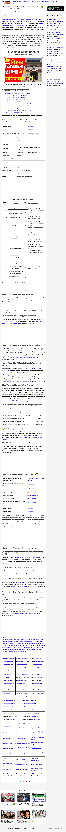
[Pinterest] (26, 781)
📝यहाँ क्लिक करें (30, 484)
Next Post (42, 786)
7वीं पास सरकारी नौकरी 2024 (9, 703)
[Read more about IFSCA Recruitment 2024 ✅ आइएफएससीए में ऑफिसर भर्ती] (23, 797)
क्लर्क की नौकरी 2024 (7, 769)
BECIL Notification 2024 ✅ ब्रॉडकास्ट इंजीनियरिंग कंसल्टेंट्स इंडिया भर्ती (8, 805)
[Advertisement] (23, 189)
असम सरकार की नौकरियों (22, 667)
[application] (21, 4)
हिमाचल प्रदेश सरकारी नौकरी (22, 674)
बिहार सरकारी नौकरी (8, 671)
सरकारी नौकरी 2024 (11, 700)
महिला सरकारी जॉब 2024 (21, 733)
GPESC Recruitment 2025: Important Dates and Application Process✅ (55, 47)
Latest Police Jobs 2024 (21, 769)
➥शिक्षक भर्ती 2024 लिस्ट (20, 727)
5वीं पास (5, 700)
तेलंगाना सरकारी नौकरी (8, 693)
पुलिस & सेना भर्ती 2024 (37, 727)
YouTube (25, 437)
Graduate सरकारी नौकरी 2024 (30, 706)
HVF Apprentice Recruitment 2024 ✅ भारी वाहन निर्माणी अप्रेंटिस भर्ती (7, 821)
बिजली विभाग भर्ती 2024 (37, 748)
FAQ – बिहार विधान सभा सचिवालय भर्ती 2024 (14, 112)
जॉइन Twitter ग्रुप (35, 719)
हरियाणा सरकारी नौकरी (8, 677)
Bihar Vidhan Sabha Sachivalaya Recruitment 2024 (16, 19)
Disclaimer (10, 828)
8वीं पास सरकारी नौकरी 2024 (9, 706)
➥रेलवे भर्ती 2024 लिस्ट (7, 733)
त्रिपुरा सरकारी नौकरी (37, 690)
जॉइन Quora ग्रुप (11, 719)
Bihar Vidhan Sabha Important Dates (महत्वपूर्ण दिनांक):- (19, 108)
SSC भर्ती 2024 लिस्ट (7, 738)
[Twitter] (23, 781)
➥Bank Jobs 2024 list (8, 743)
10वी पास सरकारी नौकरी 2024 (10, 710)
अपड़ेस (33, 492)
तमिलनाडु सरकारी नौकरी (22, 690)
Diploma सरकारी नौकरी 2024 (30, 703)
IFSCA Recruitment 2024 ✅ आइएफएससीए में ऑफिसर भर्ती (23, 804)
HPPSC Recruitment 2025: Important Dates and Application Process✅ (55, 34)
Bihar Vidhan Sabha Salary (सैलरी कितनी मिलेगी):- (18, 99)
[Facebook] (17, 781)
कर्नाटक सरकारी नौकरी (21, 680)
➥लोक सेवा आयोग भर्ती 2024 (20, 738)
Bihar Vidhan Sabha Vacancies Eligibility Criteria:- (19, 95)
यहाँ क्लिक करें (30, 126)
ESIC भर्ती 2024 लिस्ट (7, 754)
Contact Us (33, 828)
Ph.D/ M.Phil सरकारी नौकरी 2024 (31, 713)
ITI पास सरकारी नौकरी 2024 (30, 700)
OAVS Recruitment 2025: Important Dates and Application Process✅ (55, 77)
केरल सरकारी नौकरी (21, 683)
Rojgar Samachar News (37, 773)
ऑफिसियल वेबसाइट (32, 502)
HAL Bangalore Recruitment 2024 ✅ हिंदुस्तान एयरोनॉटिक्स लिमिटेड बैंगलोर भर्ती (37, 805)
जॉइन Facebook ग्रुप (33, 716)
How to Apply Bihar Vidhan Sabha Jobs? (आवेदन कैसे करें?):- (20, 104)
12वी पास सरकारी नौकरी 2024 (10, 713)
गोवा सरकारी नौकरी (21, 671)
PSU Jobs (18, 773)
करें (32, 498)
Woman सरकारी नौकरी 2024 (22, 754)
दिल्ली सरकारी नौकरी (8, 667)
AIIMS (17, 759)
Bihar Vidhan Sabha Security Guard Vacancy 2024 (17, 651)
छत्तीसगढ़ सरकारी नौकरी (8, 664)
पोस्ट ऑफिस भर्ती (8, 775)
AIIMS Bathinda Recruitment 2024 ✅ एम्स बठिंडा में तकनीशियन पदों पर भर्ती (23, 821)
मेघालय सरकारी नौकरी (37, 683)
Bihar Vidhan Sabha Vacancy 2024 (21, 401)
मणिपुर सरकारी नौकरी (37, 680)
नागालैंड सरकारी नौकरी (37, 677)
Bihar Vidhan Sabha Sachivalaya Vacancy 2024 (26, 557)
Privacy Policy (18, 828)
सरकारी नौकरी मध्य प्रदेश (22, 686)
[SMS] (29, 781)
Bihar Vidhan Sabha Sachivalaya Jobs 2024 (15, 349)
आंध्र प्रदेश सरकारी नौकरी (22, 664)
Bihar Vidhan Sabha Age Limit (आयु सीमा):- (16, 97)
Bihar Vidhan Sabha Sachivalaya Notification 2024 (24, 357)
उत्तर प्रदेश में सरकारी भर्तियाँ (8, 658)
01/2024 (31, 478)
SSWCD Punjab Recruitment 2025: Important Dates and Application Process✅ (54, 60)
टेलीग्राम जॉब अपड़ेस (30, 290)
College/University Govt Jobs (23, 743)
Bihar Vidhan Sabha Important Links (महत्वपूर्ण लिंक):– (19, 110)
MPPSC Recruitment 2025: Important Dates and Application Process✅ (55, 27)
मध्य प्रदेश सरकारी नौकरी (8, 661)
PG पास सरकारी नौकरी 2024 (30, 710)
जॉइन (33, 495)
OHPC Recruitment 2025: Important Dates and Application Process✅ (55, 21)
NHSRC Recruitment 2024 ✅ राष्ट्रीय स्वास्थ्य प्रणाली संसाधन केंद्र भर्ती (38, 821)
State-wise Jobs (15, 443)
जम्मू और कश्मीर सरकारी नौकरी (23, 677)
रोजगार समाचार (34, 775)
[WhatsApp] (20, 781)
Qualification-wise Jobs (31, 443)
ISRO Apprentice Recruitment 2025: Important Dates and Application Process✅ (54, 68)
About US (26, 828)
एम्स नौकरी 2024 (22, 759)
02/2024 (36, 478)
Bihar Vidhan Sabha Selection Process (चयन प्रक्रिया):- (19, 102)
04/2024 (30, 480)
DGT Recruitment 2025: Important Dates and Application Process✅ (55, 53)
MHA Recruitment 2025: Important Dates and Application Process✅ (55, 83)
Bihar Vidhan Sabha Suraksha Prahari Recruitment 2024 (27, 613)
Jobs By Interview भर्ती (37, 764)
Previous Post (5, 786)
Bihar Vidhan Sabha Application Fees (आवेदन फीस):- (19, 106)
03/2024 (41, 478)
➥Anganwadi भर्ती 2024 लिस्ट (21, 764)
